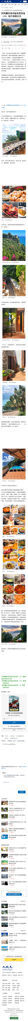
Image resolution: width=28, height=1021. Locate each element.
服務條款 (20, 972)
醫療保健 (17, 998)
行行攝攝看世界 (20, 736)
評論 (19, 4)
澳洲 (13, 989)
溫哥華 (14, 987)
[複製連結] (12, 48)
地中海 (6, 736)
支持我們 (14, 959)
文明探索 (10, 996)
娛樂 (9, 987)
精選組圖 (10, 740)
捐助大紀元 (20, 975)
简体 (21, 1)
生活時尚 (22, 998)
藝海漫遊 (4, 1005)
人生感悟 (4, 998)
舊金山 (18, 983)
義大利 (6, 738)
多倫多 (18, 985)
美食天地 (22, 1000)
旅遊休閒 (17, 1002)
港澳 (9, 985)
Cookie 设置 (14, 1018)
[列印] (15, 48)
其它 (18, 989)
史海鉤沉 (4, 1000)
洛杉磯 (14, 985)
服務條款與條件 (20, 728)
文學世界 (10, 998)
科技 (3, 987)
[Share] (9, 805)
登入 (25, 1)
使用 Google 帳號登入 (15, 726)
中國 (9, 4)
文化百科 (4, 996)
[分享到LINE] (6, 48)
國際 (15, 4)
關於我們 (8, 972)
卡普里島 (12, 736)
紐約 (13, 983)
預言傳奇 (10, 1002)
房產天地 (17, 996)
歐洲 (18, 987)
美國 (12, 4)
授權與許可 (14, 972)
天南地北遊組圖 (20, 740)
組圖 (14, 740)
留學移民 (22, 996)
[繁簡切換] (22, 48)
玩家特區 (6, 7)
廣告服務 (15, 975)
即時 (6, 4)
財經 (6, 987)
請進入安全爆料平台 (14, 894)
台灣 (22, 4)
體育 (3, 989)
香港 (25, 4)
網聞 (9, 989)
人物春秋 (10, 1000)
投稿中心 (10, 975)
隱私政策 (4, 975)
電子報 (4, 972)
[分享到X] (9, 48)
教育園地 (4, 1002)
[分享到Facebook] (2, 48)
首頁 (2, 4)
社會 (6, 989)
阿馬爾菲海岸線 (14, 738)
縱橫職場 (17, 1000)
